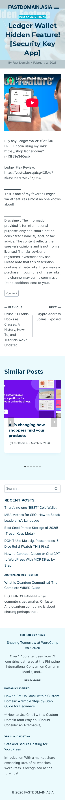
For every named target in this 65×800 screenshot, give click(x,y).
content (11, 293)
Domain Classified (17, 688)
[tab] (25, 466)
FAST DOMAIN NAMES (32, 17)
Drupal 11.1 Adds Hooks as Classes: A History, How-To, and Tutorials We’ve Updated (16, 326)
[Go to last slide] (11, 422)
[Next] (54, 422)
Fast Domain (21, 62)
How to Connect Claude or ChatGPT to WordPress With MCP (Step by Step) (32, 559)
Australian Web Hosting (21, 575)
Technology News (32, 635)
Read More (32, 680)
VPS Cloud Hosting (17, 736)
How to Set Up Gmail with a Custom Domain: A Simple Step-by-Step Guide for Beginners (31, 701)
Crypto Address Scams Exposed (48, 313)
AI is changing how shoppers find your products (27, 430)
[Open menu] (56, 7)
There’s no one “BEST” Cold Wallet (30, 507)
